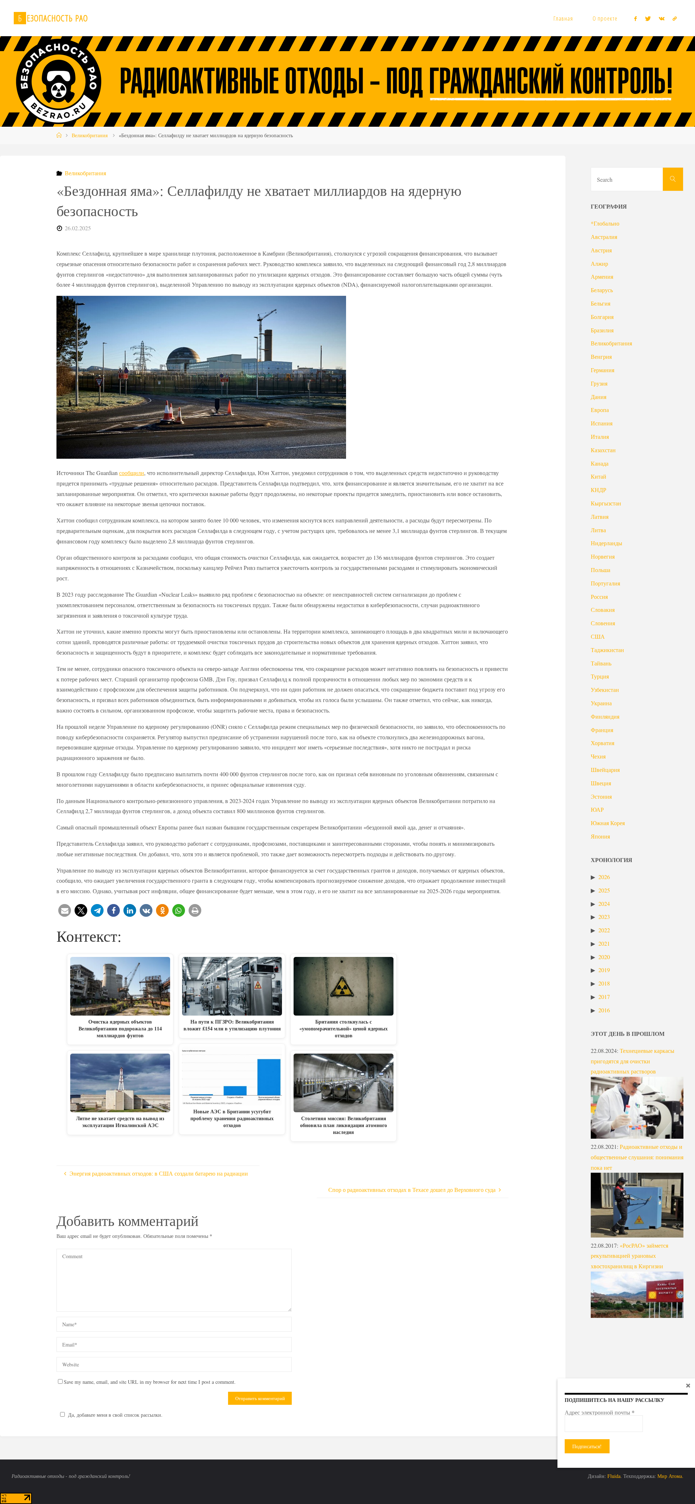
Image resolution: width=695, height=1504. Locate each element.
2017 (604, 996)
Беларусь (602, 290)
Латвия (599, 516)
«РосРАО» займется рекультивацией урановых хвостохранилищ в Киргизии (629, 1256)
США (598, 636)
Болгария (602, 316)
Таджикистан (607, 650)
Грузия (599, 383)
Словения (603, 623)
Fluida (613, 1476)
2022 (604, 930)
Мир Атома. (670, 1476)
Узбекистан (605, 689)
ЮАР (597, 809)
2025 (604, 890)
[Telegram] (675, 18)
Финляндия (605, 716)
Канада (599, 463)
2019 (604, 970)
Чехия (598, 756)
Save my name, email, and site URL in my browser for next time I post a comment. (150, 1381)
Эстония (601, 796)
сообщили (131, 472)
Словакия (603, 609)
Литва (598, 530)
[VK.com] (662, 18)
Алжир (599, 263)
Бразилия (602, 330)
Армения (602, 276)
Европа (600, 409)
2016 (604, 1010)
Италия (600, 436)
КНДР (598, 489)
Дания (598, 396)
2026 (604, 877)
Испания (601, 423)
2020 (604, 957)
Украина (601, 703)
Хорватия (602, 743)
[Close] (688, 1385)
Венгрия (601, 356)
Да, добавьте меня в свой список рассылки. (115, 1414)
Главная (563, 18)
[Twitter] (647, 18)
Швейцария (605, 769)
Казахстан (603, 450)
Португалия (605, 583)
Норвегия (603, 556)
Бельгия (600, 303)
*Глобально (605, 223)
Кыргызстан (606, 503)
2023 (604, 916)
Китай (598, 476)
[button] (64, 910)
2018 (604, 983)
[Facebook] (635, 18)
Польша (600, 570)
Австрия (601, 250)
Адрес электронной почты (600, 1412)
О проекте (605, 18)
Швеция (601, 783)
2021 (604, 943)
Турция (600, 676)
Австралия (604, 236)
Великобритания (90, 135)
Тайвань (601, 663)
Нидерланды (606, 543)
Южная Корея (608, 823)
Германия (602, 370)
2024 (604, 903)
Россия (599, 596)
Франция (602, 730)
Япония (600, 836)
